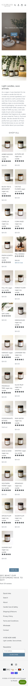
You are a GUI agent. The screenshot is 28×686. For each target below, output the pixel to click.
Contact (6, 630)
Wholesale (6, 625)
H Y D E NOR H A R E (14, 678)
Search (5, 598)
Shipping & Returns (10, 612)
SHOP (14, 34)
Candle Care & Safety (10, 607)
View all (14, 570)
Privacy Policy (8, 616)
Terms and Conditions (10, 621)
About (5, 602)
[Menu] (25, 5)
